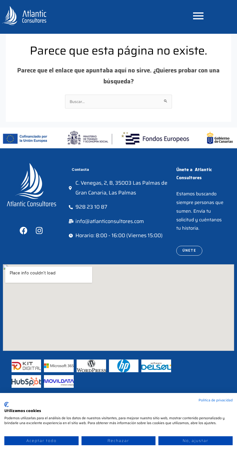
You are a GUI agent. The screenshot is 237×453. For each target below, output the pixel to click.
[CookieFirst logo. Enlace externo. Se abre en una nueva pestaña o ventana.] (6, 404)
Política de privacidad (216, 400)
